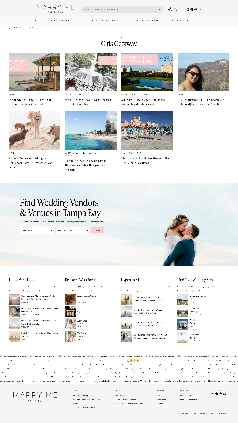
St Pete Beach (196, 341)
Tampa (24, 339)
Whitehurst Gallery (194, 321)
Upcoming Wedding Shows (84, 407)
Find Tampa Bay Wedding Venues (86, 399)
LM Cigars (79, 310)
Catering (81, 302)
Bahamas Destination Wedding (80, 153)
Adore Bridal (82, 320)
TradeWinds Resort (194, 336)
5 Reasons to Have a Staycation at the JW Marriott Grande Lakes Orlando (143, 102)
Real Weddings (139, 94)
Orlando (126, 94)
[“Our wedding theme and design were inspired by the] (15, 369)
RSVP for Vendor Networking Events (128, 403)
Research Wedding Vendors (84, 395)
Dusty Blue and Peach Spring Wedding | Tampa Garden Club (39, 335)
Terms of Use (161, 395)
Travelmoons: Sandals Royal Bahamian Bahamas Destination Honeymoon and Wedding (86, 165)
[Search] (159, 9)
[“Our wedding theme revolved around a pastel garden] (104, 369)
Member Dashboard (188, 399)
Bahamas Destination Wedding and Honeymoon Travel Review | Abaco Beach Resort (31, 162)
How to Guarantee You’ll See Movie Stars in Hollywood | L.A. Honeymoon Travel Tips (201, 102)
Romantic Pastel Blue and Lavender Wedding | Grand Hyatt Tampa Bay (39, 322)
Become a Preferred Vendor (124, 399)
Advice (76, 403)
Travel (25, 28)
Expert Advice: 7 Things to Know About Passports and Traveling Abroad (30, 102)
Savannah (70, 94)
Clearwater (26, 302)
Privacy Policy (161, 399)
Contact (159, 403)
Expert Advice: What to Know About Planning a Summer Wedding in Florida (148, 299)
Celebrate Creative (218, 414)
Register (176, 10)
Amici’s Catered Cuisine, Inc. (86, 297)
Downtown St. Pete (30, 315)
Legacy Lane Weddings (194, 310)
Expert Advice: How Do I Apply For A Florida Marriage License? (148, 324)
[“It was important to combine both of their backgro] (74, 369)
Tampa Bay (25, 327)
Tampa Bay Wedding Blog (14, 28)
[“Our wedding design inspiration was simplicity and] (193, 369)
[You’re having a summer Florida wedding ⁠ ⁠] (134, 369)
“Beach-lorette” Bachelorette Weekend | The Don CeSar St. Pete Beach (145, 160)
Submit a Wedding (121, 395)
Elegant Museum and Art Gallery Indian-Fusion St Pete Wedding (40, 310)
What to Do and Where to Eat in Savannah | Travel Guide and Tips (88, 102)
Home (3, 28)
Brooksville (195, 302)
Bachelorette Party (131, 153)
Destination (69, 156)
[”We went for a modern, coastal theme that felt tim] (223, 369)
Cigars (80, 315)
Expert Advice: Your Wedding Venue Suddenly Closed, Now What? (147, 311)
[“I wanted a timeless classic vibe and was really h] (45, 369)
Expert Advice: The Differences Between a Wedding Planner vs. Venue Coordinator (150, 336)
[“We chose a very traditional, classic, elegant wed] (163, 369)
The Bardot (81, 333)
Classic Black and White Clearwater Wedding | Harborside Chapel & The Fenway (39, 297)
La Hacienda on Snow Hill (198, 297)
